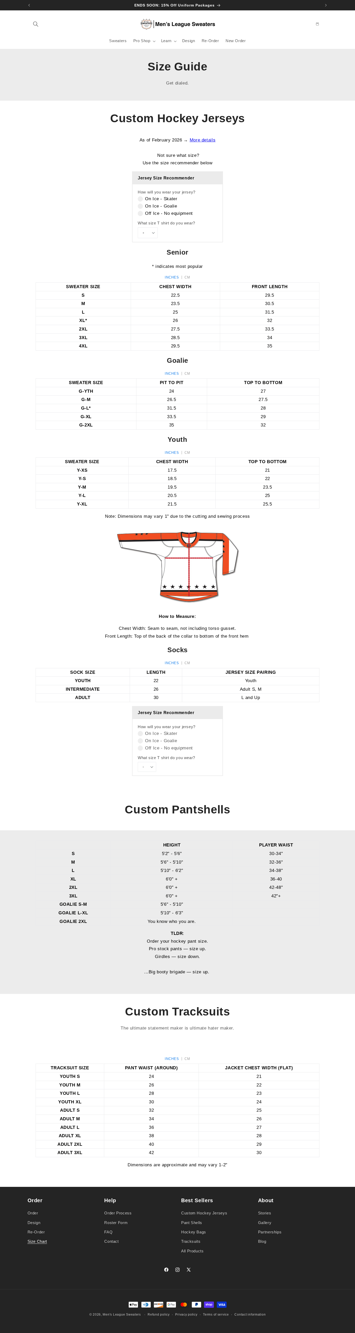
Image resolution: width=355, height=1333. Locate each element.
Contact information (250, 1314)
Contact (111, 1241)
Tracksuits (190, 1241)
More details (203, 140)
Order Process (118, 1213)
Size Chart (37, 1241)
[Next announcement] (326, 5)
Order (33, 1213)
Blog (262, 1241)
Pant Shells (191, 1223)
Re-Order (36, 1232)
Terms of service (216, 1314)
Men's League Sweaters (122, 1314)
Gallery (264, 1223)
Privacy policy (186, 1314)
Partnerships (270, 1232)
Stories (264, 1213)
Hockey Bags (193, 1232)
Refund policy (159, 1314)
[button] (36, 24)
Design (34, 1223)
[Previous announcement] (29, 5)
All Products (192, 1251)
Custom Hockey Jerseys (204, 1213)
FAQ (108, 1232)
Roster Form (116, 1223)
